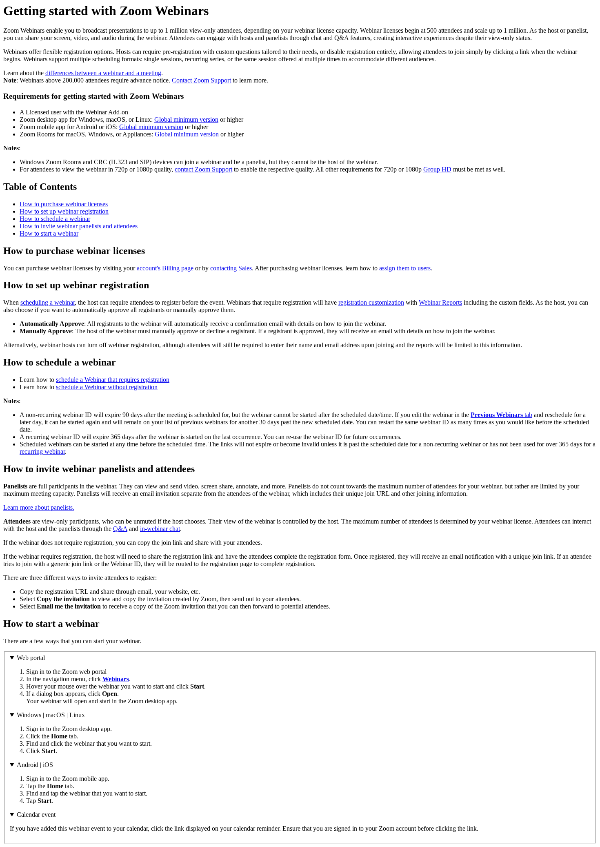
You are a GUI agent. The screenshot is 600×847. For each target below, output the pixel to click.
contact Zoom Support (203, 169)
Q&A (120, 528)
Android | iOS (35, 764)
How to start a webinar (49, 233)
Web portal (31, 657)
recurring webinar (42, 451)
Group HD (437, 169)
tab (501, 414)
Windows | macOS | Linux (51, 714)
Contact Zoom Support (201, 80)
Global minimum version (186, 119)
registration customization (371, 302)
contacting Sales (231, 268)
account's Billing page (165, 268)
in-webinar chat (160, 528)
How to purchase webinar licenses (64, 204)
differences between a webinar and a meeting (103, 72)
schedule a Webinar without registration (107, 386)
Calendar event (36, 814)
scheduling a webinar (47, 302)
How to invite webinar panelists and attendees (79, 226)
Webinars (115, 678)
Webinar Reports (440, 302)
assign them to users (405, 268)
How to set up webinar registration (64, 211)
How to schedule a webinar (55, 218)
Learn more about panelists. (38, 507)
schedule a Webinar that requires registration (112, 379)
